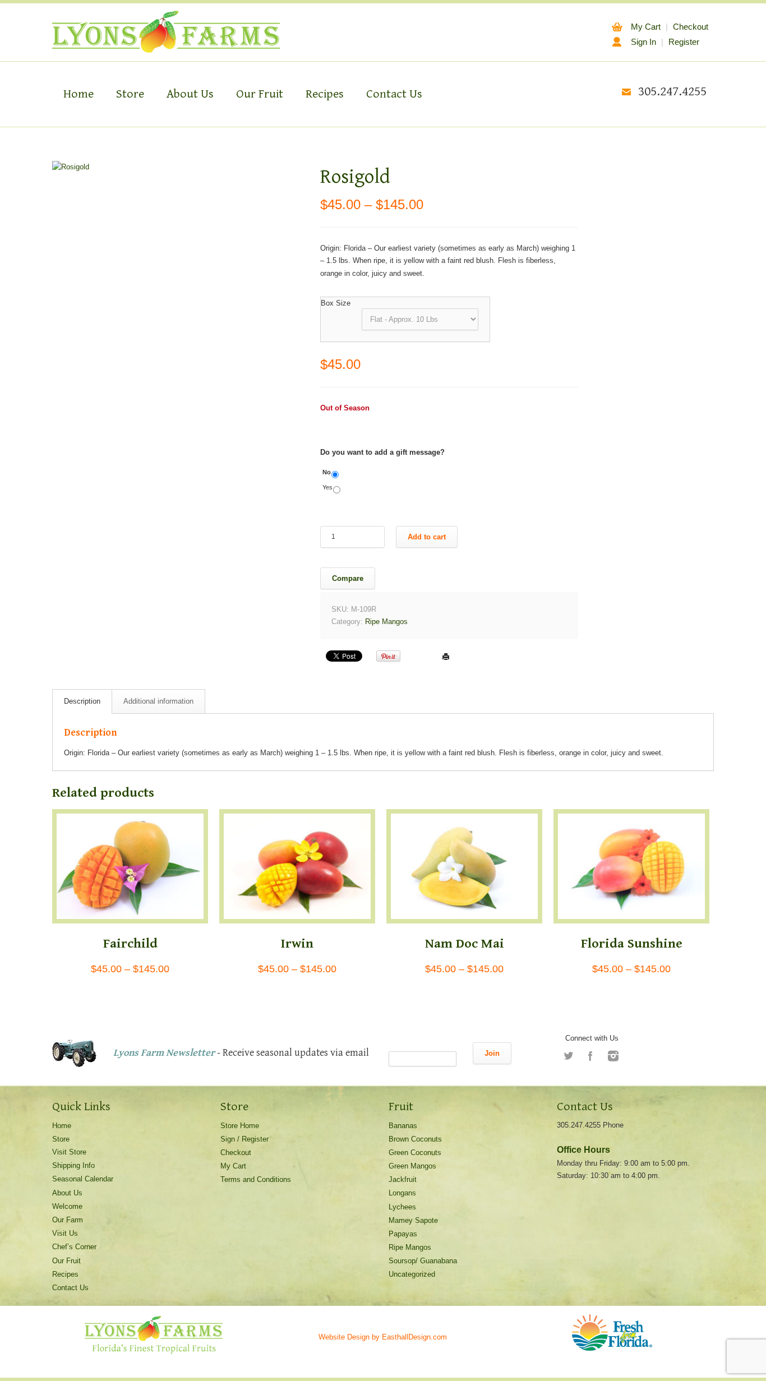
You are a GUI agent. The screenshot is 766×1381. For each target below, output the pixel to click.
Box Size (335, 303)
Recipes (325, 94)
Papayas (403, 1234)
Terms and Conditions (255, 1179)
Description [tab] (82, 701)
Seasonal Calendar (82, 1179)
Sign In (643, 42)
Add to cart (427, 537)
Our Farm (67, 1220)
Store (130, 94)
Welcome (67, 1206)
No (326, 472)
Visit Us (65, 1233)
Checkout (690, 26)
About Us (190, 94)
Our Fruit (259, 94)
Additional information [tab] (158, 701)
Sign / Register (244, 1139)
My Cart (646, 26)
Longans (402, 1193)
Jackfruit (403, 1179)
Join (492, 1053)
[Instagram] (613, 1056)
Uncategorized (412, 1274)
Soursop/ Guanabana (423, 1261)
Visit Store (69, 1152)
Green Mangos (412, 1166)
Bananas (403, 1125)
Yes (327, 487)
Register (683, 42)
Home (78, 94)
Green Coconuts (415, 1152)
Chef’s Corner (74, 1247)
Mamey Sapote (413, 1220)
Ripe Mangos (386, 621)
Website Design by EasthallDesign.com (383, 1337)
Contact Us (394, 94)
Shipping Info (73, 1165)
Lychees (402, 1207)
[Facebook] (590, 1056)
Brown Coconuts (415, 1139)
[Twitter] (568, 1056)
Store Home (239, 1125)
